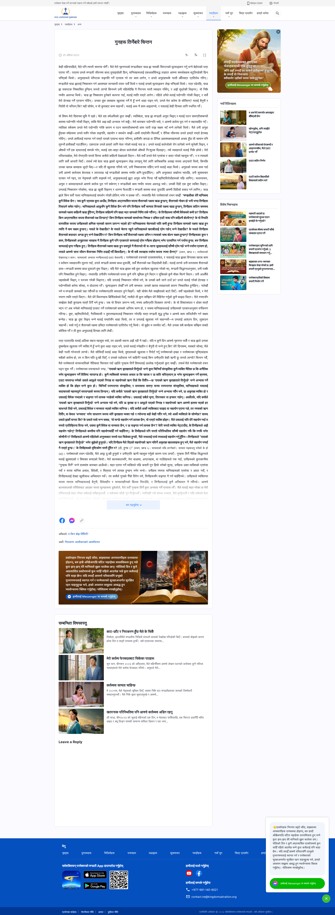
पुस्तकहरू (136, 13)
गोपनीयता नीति (87, 911)
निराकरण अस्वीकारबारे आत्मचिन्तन (82, 542)
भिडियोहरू (151, 13)
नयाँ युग (229, 13)
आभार (100, 911)
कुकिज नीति (113, 911)
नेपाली (276, 3)
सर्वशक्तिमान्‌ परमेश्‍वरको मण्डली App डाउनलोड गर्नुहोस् (92, 866)
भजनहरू (167, 13)
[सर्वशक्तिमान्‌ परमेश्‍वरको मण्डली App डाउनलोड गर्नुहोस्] (71, 879)
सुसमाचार (198, 13)
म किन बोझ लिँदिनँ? (78, 534)
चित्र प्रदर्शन (245, 13)
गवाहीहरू (213, 13)
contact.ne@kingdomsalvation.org (214, 896)
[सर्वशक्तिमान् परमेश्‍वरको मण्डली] (65, 13)
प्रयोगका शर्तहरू (69, 911)
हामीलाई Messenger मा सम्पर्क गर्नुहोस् (298, 883)
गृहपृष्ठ (120, 13)
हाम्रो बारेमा (263, 13)
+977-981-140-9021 (204, 889)
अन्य (79, 24)
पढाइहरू (182, 13)
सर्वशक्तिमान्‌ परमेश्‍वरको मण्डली (238, 911)
